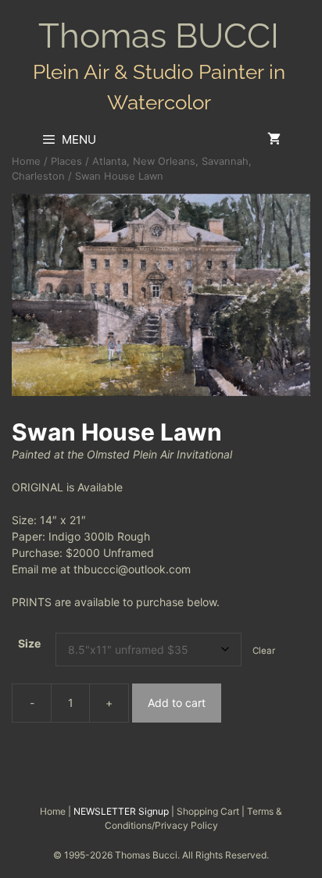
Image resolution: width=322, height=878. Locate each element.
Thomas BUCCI (158, 35)
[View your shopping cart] (274, 140)
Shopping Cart (208, 811)
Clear (263, 650)
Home (26, 161)
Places (66, 161)
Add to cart (177, 702)
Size (29, 643)
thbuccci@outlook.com (132, 569)
